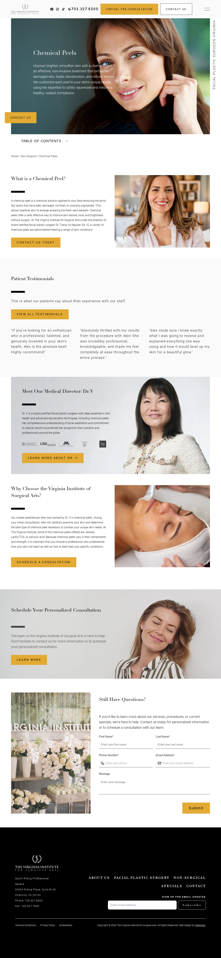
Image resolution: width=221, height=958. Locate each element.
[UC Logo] (66, 444)
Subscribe (191, 905)
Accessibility (65, 925)
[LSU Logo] (30, 444)
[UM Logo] (48, 444)
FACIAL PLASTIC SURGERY (142, 878)
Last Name (163, 736)
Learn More (29, 659)
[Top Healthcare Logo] (102, 444)
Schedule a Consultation (44, 562)
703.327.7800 (30, 906)
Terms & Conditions (25, 925)
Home (14, 156)
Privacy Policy (47, 925)
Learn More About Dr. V (53, 457)
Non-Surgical (28, 156)
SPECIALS (171, 886)
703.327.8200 (84, 9)
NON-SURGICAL (190, 878)
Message (104, 773)
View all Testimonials (40, 314)
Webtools (200, 925)
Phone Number (109, 755)
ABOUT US (99, 878)
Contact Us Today (36, 242)
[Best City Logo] (84, 444)
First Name (106, 736)
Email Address (165, 755)
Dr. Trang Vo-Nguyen (68, 225)
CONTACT (196, 886)
